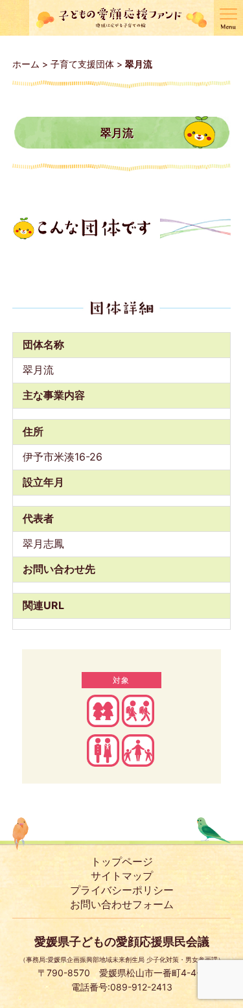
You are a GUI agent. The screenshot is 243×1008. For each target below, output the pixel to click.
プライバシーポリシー (122, 889)
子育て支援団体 (82, 63)
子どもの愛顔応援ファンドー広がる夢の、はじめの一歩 (121, 17)
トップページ (122, 861)
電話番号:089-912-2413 (121, 986)
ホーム (26, 63)
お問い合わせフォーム (122, 904)
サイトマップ (122, 875)
